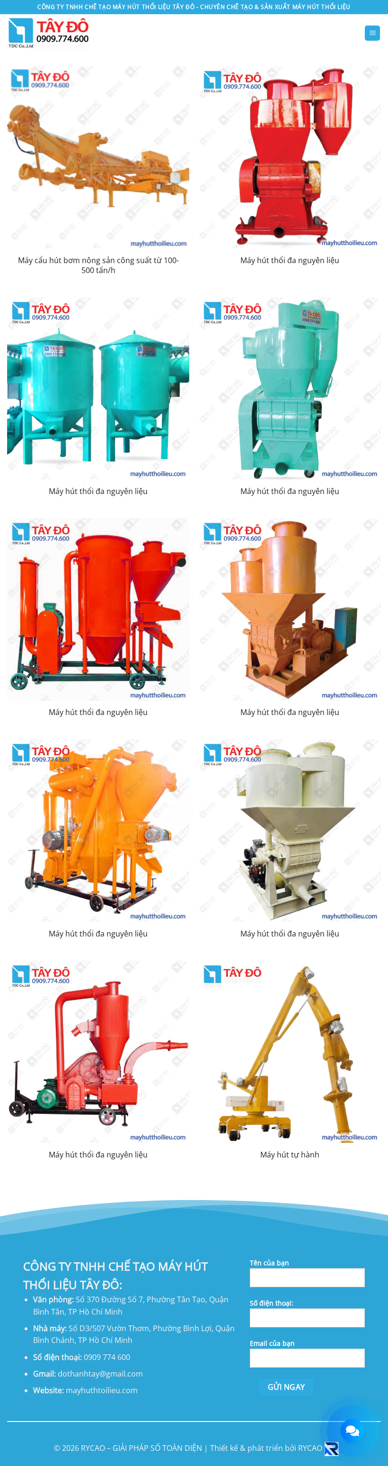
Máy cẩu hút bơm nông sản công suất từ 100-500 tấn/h (98, 265)
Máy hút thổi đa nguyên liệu (289, 260)
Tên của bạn (269, 1262)
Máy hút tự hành (289, 1155)
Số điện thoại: (271, 1302)
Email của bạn (272, 1343)
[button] (372, 33)
